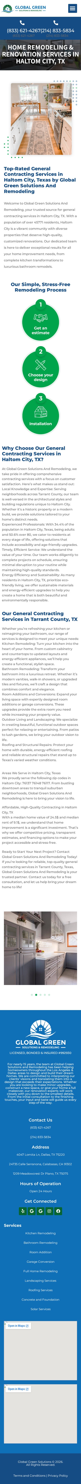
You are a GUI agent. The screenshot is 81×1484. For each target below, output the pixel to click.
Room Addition (40, 1252)
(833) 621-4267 (23, 30)
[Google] (32, 1211)
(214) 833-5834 (57, 30)
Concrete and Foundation (40, 1299)
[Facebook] (58, 1211)
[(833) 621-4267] (22, 22)
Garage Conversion (40, 1262)
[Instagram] (49, 1211)
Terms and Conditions (29, 1475)
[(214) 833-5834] (55, 22)
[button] (72, 8)
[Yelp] (23, 1211)
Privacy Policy (58, 1475)
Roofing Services (40, 1290)
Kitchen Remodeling (40, 1233)
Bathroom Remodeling (40, 1243)
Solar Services (41, 1309)
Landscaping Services (40, 1280)
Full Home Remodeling (40, 1271)
